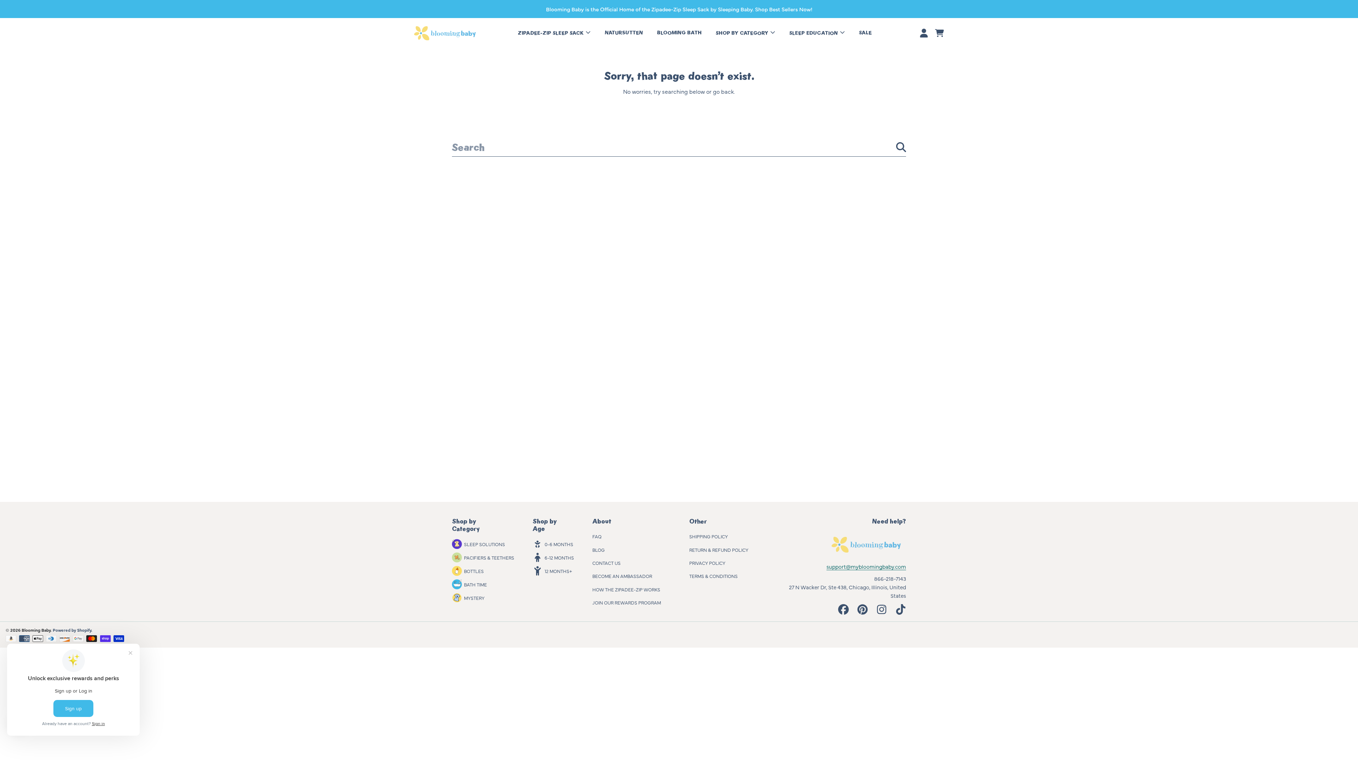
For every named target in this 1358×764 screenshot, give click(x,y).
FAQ (597, 536)
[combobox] (679, 147)
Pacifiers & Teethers (489, 557)
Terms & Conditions (713, 576)
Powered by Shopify (72, 630)
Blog (598, 549)
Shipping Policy (708, 536)
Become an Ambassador (622, 576)
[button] (939, 33)
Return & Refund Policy (718, 549)
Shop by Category (743, 33)
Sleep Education (814, 33)
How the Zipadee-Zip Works (626, 589)
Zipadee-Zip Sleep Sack (551, 33)
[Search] (901, 147)
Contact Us (606, 563)
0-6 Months (559, 544)
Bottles (474, 571)
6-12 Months (559, 557)
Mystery (474, 598)
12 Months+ (558, 571)
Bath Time (475, 584)
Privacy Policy (707, 563)
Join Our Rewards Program (626, 602)
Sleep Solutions (484, 544)
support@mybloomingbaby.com (866, 566)
